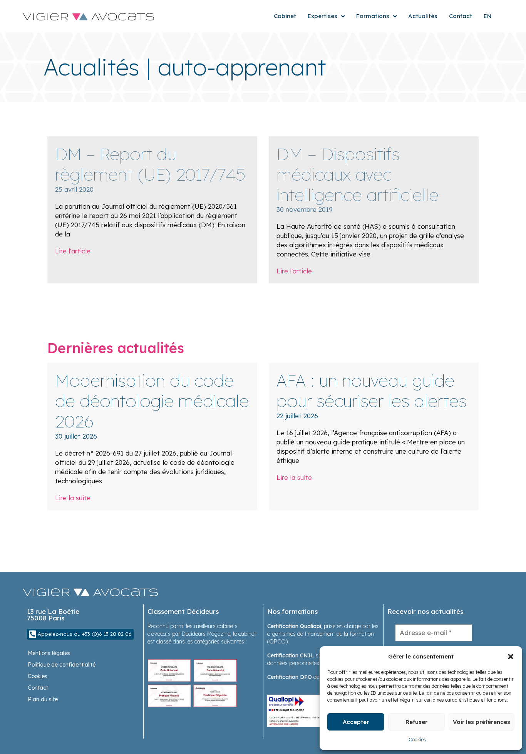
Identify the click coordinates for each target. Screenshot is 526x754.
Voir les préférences (481, 722)
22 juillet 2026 (297, 416)
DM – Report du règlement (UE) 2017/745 (150, 164)
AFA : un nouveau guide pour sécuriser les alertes (371, 390)
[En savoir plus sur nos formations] (312, 710)
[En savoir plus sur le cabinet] (192, 683)
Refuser (416, 722)
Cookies (417, 739)
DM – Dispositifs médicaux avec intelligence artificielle (357, 174)
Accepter (356, 722)
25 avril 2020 (74, 189)
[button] (510, 656)
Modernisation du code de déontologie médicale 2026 (152, 401)
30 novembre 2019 (304, 209)
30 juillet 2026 (76, 436)
